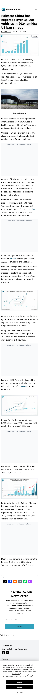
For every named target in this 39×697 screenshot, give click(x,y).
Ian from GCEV (6, 32)
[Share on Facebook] (10, 581)
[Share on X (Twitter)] (5, 581)
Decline (19, 687)
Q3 (14, 188)
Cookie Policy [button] (16, 674)
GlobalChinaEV (13, 9)
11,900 (13, 258)
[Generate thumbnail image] (30, 581)
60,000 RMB (23, 386)
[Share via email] (20, 581)
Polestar (34, 36)
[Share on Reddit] (15, 581)
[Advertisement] (19, 3)
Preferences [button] (28, 676)
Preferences (19, 692)
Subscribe (19, 626)
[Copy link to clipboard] (25, 581)
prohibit (31, 209)
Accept (19, 682)
